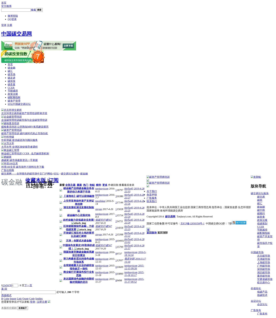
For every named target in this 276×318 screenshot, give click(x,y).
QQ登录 (12, 19)
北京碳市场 (263, 255)
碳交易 (261, 196)
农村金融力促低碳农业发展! (78, 219)
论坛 (19, 104)
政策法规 (13, 94)
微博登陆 (13, 16)
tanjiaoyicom (101, 188)
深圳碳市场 (263, 269)
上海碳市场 (263, 262)
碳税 (259, 200)
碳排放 (11, 81)
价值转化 (256, 288)
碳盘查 (11, 84)
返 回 (4, 288)
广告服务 (152, 198)
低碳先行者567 (103, 219)
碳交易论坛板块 (70, 173)
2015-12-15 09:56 (134, 267)
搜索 (33, 9)
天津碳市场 (263, 259)
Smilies (39, 298)
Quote (25, 298)
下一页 (28, 285)
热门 (85, 185)
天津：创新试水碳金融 (79, 240)
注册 (9, 25)
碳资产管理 (14, 100)
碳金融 (11, 67)
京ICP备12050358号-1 (192, 223)
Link (19, 298)
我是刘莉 (129, 258)
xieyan (98, 209)
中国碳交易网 (16, 34)
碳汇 (10, 71)
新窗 (62, 185)
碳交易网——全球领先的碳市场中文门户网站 (26, 173)
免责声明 (152, 194)
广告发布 (256, 310)
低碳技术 (262, 295)
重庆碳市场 (263, 275)
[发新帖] (256, 177)
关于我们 (152, 191)
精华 (98, 185)
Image (13, 298)
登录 (3, 25)
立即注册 (42, 301)
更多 (104, 185)
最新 (79, 185)
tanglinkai (100, 201)
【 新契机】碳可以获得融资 (78, 196)
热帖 (92, 185)
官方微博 (6, 6)
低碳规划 (262, 223)
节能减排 (13, 90)
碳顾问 (261, 213)
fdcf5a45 (128, 188)
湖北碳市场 (263, 272)
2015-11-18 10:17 (134, 274)
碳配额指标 (14, 97)
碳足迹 (11, 77)
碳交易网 (170, 216)
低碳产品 (262, 291)
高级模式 (6, 295)
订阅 (53, 180)
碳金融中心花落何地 (78, 215)
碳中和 (261, 210)
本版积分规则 (9, 308)
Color (6, 298)
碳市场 (11, 74)
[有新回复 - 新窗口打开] (61, 190)
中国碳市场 (257, 252)
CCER (11, 87)
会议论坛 (256, 301)
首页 (3, 2)
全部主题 (70, 185)
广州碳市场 (263, 265)
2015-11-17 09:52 (134, 280)
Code (32, 298)
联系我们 (152, 201)
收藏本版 (36, 180)
